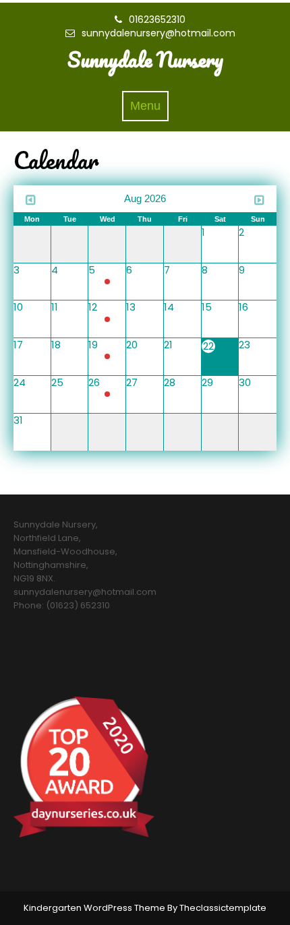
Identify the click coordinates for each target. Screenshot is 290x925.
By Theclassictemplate (216, 907)
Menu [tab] (149, 109)
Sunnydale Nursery (145, 59)
